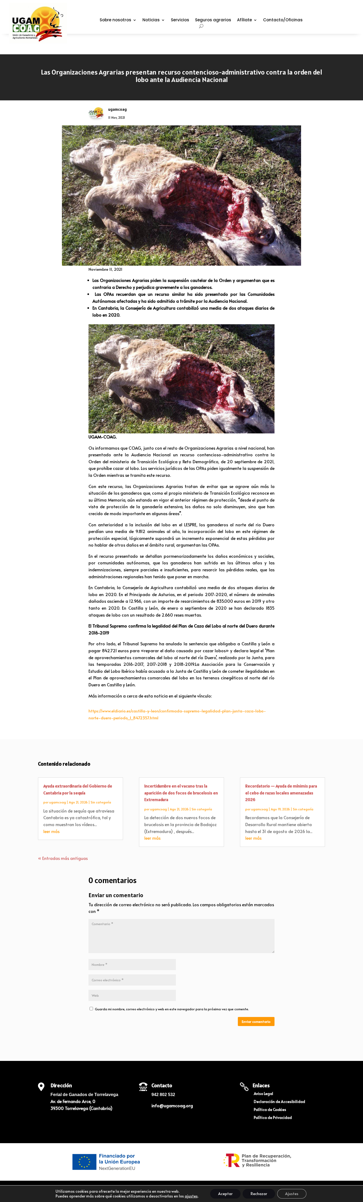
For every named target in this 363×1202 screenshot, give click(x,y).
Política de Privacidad (273, 1118)
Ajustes (291, 1193)
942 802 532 (163, 1094)
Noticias (151, 20)
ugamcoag (57, 802)
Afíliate (244, 20)
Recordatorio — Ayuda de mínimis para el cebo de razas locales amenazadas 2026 (281, 792)
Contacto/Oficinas (283, 20)
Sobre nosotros (115, 20)
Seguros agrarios (213, 20)
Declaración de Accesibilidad (279, 1102)
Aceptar (225, 1193)
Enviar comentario (256, 1021)
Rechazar (259, 1193)
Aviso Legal (263, 1094)
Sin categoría (101, 802)
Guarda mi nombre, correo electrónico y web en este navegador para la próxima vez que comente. (172, 1009)
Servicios (180, 20)
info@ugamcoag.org (172, 1105)
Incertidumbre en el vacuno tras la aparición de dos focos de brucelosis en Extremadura (181, 792)
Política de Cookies (270, 1110)
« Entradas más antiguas (63, 858)
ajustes (191, 1196)
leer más (51, 831)
